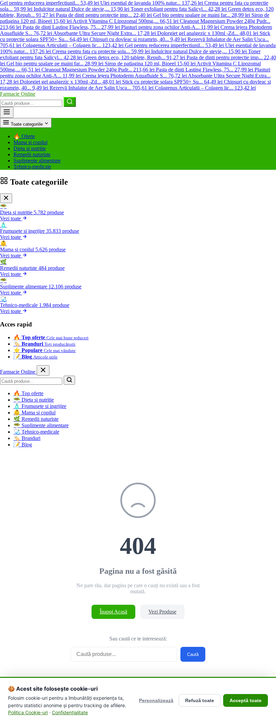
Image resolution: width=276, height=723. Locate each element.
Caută (193, 654)
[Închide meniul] (43, 370)
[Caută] (70, 102)
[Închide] (6, 198)
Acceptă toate (246, 700)
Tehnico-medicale (32, 166)
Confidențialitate (70, 712)
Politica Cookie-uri (28, 712)
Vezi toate (11, 218)
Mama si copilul (30, 142)
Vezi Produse (162, 612)
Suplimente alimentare (37, 160)
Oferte (24, 136)
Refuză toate (199, 700)
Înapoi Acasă (113, 612)
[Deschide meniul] (6, 112)
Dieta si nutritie (29, 148)
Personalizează (156, 700)
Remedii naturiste (31, 154)
